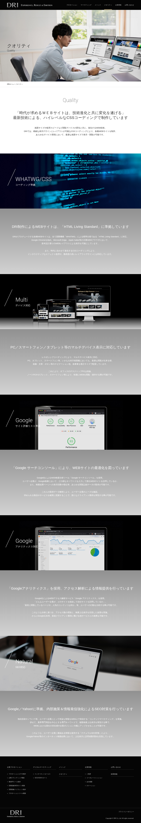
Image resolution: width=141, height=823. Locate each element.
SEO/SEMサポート (41, 778)
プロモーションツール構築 (17, 793)
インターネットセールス (42, 774)
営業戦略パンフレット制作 (17, 789)
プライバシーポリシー (126, 812)
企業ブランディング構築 (16, 778)
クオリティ (108, 5)
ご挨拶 (89, 774)
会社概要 (89, 782)
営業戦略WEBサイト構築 (17, 785)
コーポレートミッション (94, 778)
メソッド (98, 5)
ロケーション (91, 785)
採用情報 (114, 774)
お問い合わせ (129, 5)
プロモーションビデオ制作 (17, 774)
